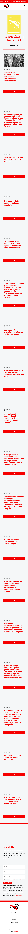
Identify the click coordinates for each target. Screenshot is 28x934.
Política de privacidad (14, 922)
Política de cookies (14, 925)
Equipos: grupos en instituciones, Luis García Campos (11, 541)
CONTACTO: (14, 927)
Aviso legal (14, 919)
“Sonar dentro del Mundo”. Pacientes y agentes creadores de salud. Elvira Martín (12, 244)
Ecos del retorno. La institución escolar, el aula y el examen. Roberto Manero (12, 800)
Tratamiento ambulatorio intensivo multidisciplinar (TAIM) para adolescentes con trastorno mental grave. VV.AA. (13, 628)
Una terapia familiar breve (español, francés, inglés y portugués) (13, 332)
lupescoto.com (16, 931)
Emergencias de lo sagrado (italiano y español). (11, 203)
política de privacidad (17, 879)
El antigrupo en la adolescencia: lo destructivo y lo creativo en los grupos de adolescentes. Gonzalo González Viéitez (14, 459)
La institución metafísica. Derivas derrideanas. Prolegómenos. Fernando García (11, 76)
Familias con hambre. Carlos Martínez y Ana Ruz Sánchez (12, 757)
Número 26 (7, 69)
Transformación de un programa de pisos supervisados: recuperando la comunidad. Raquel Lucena (13, 586)
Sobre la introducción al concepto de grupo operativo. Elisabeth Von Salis (14, 373)
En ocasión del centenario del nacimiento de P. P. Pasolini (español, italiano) (11, 418)
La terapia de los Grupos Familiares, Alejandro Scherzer (14, 159)
